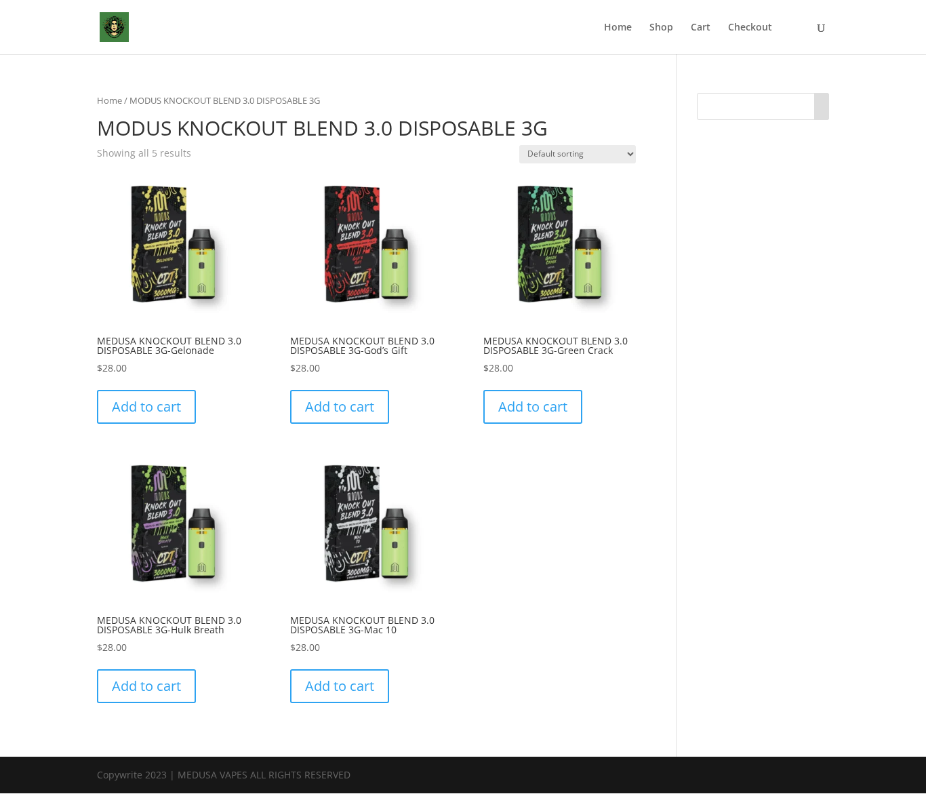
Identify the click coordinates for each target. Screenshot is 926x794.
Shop (661, 27)
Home (618, 27)
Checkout (750, 27)
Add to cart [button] (146, 406)
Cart (700, 27)
